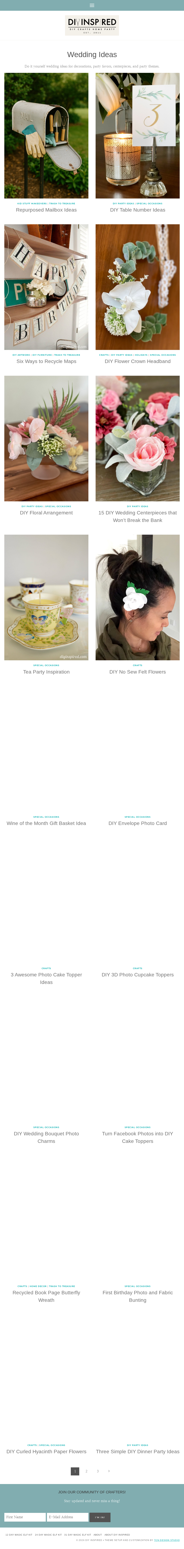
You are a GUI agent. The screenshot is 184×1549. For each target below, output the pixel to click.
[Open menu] (92, 5)
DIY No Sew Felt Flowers (137, 672)
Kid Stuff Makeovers (32, 203)
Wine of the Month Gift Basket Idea (46, 823)
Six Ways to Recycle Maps (46, 361)
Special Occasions (150, 203)
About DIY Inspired (117, 1535)
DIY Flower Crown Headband (138, 361)
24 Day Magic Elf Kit (48, 1535)
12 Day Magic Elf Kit (19, 1535)
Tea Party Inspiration (46, 672)
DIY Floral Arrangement (46, 512)
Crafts (104, 355)
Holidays (141, 355)
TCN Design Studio (167, 1540)
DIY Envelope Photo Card (138, 823)
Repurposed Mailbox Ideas (46, 210)
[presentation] (46, 136)
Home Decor (38, 1286)
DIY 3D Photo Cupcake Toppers (138, 974)
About (98, 1535)
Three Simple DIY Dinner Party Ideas (138, 1451)
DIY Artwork (21, 355)
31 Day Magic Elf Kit (77, 1535)
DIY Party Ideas (123, 203)
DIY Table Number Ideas (137, 210)
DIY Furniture (42, 355)
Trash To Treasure (62, 203)
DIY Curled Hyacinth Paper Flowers (46, 1451)
